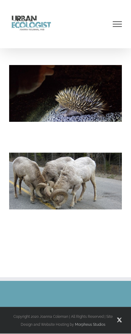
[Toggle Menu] (117, 24)
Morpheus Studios (90, 324)
